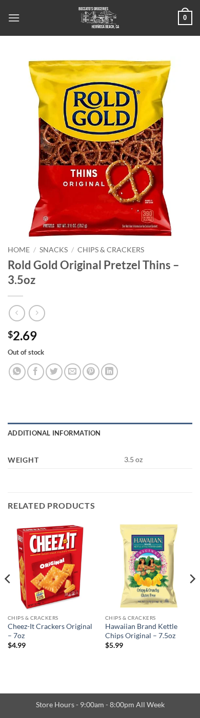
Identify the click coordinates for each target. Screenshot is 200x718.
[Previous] (8, 599)
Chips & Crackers (110, 250)
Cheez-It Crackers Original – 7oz (50, 631)
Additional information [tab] (54, 433)
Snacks (53, 250)
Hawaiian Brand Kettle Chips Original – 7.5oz (141, 631)
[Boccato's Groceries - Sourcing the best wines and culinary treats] (99, 18)
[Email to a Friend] (72, 371)
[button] (14, 17)
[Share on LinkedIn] (109, 371)
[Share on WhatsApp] (17, 371)
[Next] (192, 599)
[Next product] (17, 313)
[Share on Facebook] (35, 371)
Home (19, 250)
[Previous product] (37, 313)
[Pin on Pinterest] (91, 371)
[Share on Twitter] (54, 371)
